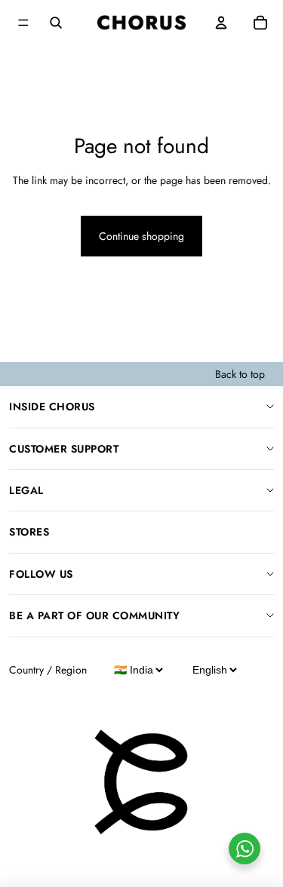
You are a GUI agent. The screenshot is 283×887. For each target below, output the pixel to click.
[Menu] (23, 22)
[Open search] (55, 22)
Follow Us (41, 574)
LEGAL (26, 490)
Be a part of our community (94, 615)
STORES (29, 531)
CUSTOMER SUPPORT (63, 448)
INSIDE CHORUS (52, 406)
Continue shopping (141, 236)
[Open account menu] (221, 22)
